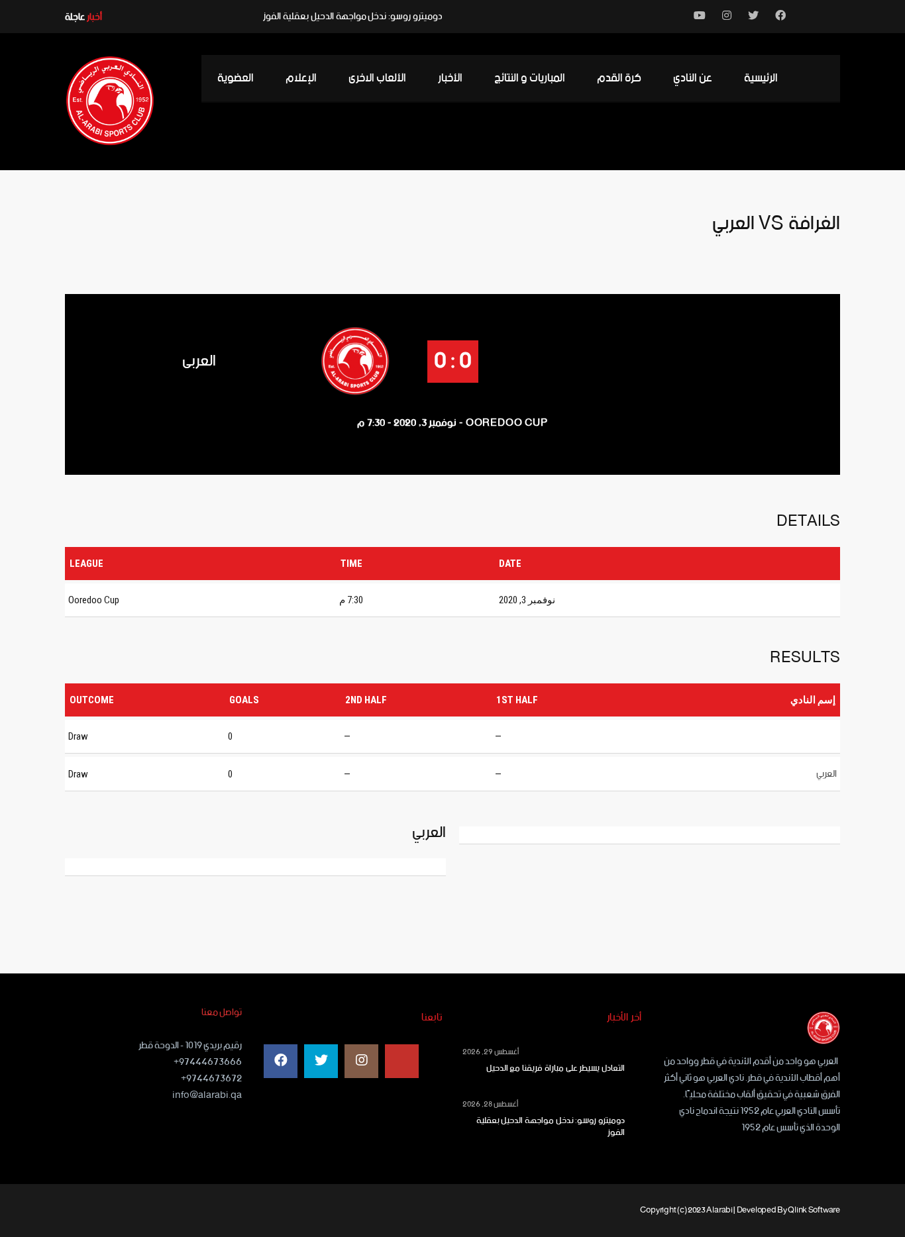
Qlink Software (814, 1210)
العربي (199, 361)
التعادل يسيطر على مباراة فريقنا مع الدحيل (555, 1069)
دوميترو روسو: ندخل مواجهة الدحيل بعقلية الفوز (353, 16)
